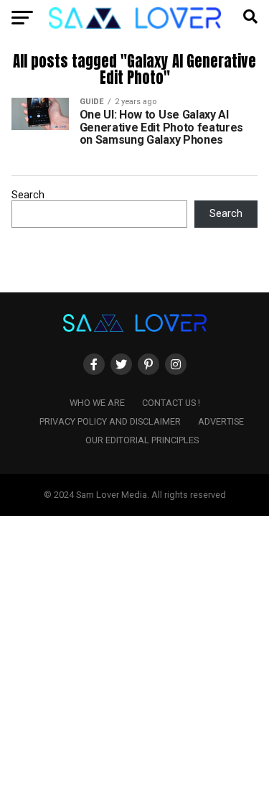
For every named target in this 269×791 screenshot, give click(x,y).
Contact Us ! (171, 402)
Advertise (221, 421)
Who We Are (97, 402)
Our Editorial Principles (142, 440)
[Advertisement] (134, 650)
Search (27, 195)
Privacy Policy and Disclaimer (110, 421)
